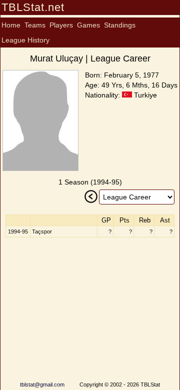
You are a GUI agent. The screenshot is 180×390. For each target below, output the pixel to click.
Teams (35, 25)
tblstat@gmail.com (42, 385)
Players (61, 25)
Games (88, 25)
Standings (120, 25)
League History (26, 40)
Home (11, 25)
